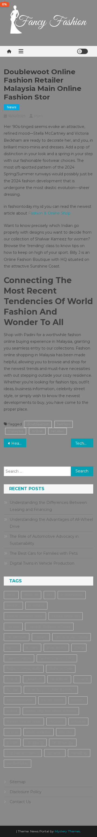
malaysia (15, 431)
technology (63, 742)
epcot (12, 647)
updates (55, 752)
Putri (38, 115)
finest (12, 679)
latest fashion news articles (51, 710)
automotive (72, 594)
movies (56, 721)
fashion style (60, 668)
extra (79, 647)
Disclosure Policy (25, 791)
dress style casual (71, 637)
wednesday (17, 763)
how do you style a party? (51, 689)
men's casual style (24, 721)
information (52, 700)
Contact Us (20, 801)
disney (41, 637)
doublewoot (38, 424)
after (11, 594)
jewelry (78, 700)
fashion (63, 424)
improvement (20, 700)
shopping (35, 742)
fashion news (19, 658)
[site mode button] (82, 51)
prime (12, 742)
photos (65, 731)
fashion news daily (24, 668)
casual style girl (65, 616)
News (11, 107)
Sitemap (18, 781)
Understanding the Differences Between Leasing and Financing (48, 506)
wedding (79, 752)
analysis (31, 594)
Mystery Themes (67, 831)
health (82, 679)
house (12, 689)
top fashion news (23, 752)
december (16, 637)
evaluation (56, 647)
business (36, 605)
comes (13, 626)
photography (38, 731)
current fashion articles (49, 626)
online (37, 431)
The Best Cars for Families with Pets (44, 553)
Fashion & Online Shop (49, 213)
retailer (57, 431)
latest (12, 710)
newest (78, 721)
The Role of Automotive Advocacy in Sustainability (44, 540)
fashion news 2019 (57, 658)
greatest (34, 679)
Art (49, 594)
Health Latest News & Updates (18, 443)
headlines (59, 679)
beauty (13, 605)
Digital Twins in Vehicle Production (42, 563)
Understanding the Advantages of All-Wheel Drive (51, 523)
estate (32, 647)
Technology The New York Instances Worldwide (84, 443)
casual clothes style (25, 616)
